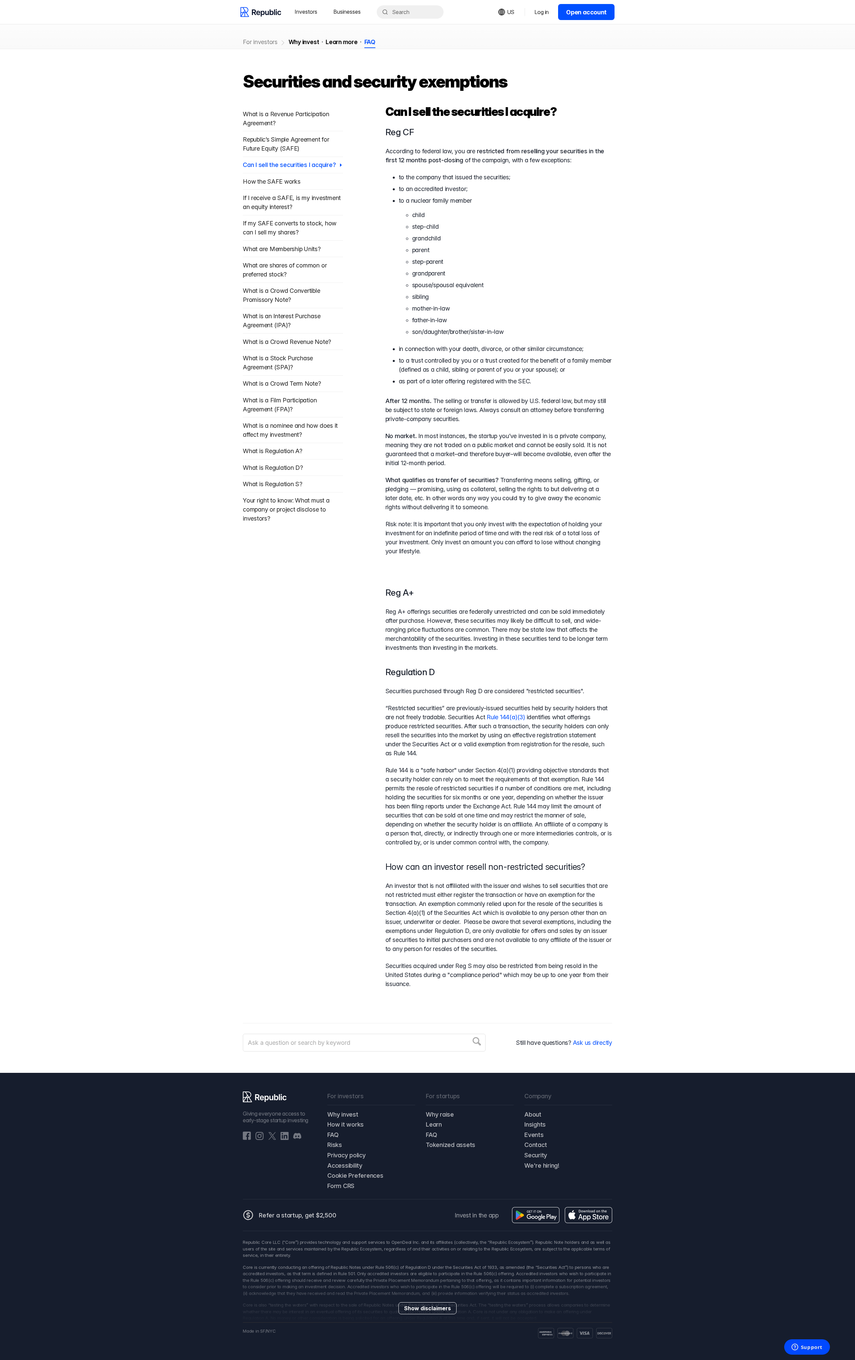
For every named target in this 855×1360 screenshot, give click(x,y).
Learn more (342, 41)
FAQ (369, 41)
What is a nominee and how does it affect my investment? (290, 430)
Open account (586, 12)
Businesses (347, 11)
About (532, 1114)
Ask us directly (592, 1042)
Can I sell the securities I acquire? (290, 164)
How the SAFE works (272, 181)
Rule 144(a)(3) (506, 717)
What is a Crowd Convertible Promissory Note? (281, 295)
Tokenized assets (450, 1144)
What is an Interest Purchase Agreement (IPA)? (281, 321)
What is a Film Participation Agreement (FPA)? (280, 405)
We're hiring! (541, 1165)
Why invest (304, 41)
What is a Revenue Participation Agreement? (286, 119)
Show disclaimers (427, 1308)
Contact (535, 1144)
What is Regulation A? (273, 450)
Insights (535, 1124)
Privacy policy (346, 1155)
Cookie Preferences (355, 1175)
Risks (334, 1144)
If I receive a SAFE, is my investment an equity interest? (292, 202)
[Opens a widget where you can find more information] (807, 1347)
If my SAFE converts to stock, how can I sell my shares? (289, 228)
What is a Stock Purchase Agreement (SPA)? (278, 363)
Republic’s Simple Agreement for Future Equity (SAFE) (286, 144)
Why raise (440, 1114)
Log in (541, 12)
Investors (306, 11)
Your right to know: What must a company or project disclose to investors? (286, 509)
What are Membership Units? (282, 248)
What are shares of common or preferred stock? (285, 270)
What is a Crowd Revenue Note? (287, 341)
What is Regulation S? (272, 484)
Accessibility (344, 1165)
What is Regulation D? (273, 467)
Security (535, 1155)
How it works (345, 1124)
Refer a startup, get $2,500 (297, 1215)
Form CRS (340, 1185)
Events (534, 1134)
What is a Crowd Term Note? (282, 383)
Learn (434, 1124)
